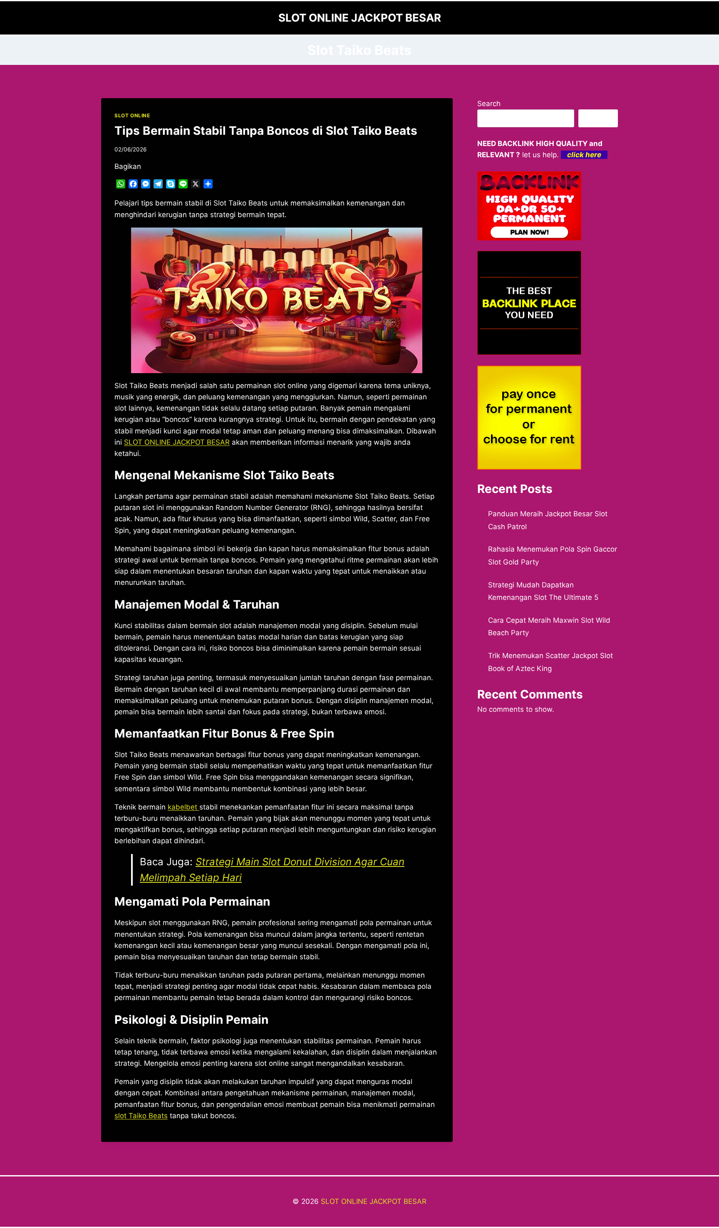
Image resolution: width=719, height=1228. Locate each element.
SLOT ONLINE (132, 115)
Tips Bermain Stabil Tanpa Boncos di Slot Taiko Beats (265, 131)
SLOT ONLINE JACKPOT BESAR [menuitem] (177, 442)
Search (489, 103)
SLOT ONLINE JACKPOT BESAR (373, 1201)
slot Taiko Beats (141, 1116)
